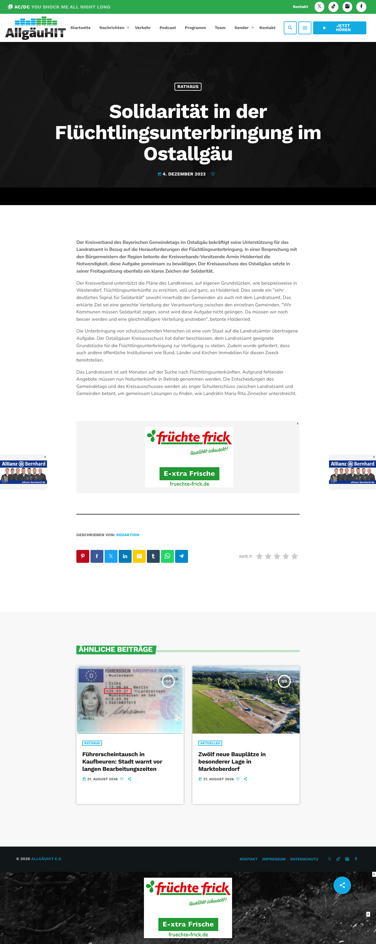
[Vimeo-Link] (35, 28)
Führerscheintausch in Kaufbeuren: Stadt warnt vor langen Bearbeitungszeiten (122, 761)
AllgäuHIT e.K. (46, 859)
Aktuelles (210, 743)
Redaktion (127, 535)
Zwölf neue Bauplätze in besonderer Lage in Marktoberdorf (232, 761)
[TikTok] (333, 7)
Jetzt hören (336, 27)
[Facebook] (361, 7)
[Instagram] (347, 7)
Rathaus (188, 86)
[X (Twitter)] (320, 7)
